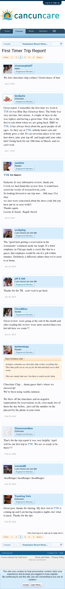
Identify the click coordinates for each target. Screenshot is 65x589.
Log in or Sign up (52, 3)
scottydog (20, 230)
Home (7, 31)
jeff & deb (20, 278)
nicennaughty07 (23, 65)
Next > (40, 57)
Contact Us (52, 553)
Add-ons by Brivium (37, 560)
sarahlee (19, 163)
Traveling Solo (23, 496)
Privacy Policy (58, 557)
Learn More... (36, 585)
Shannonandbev (24, 428)
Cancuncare (7, 553)
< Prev (5, 57)
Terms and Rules (42, 557)
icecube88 (20, 466)
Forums (19, 31)
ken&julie (20, 96)
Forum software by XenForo (14, 557)
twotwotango (22, 346)
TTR (6, 111)
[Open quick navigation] (61, 44)
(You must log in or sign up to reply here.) (45, 533)
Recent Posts (9, 36)
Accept (26, 585)
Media (31, 31)
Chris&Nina (21, 309)
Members (43, 31)
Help (61, 553)
